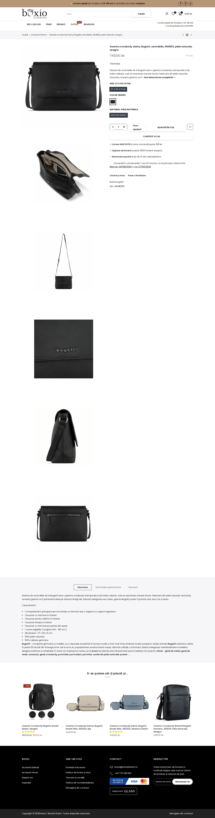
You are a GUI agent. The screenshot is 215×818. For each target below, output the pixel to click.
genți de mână (172, 651)
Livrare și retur (117, 175)
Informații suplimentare (108, 587)
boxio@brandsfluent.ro (126, 767)
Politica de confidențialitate (80, 782)
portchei (87, 654)
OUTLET (76, 24)
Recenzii (133, 587)
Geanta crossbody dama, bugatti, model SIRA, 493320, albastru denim (129, 727)
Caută (141, 13)
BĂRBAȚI (61, 24)
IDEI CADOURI (34, 24)
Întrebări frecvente (75, 767)
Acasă (25, 35)
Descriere (83, 587)
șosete (123, 654)
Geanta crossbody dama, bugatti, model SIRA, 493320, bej (84, 727)
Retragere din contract (77, 787)
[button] (28, 731)
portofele (63, 654)
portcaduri (75, 654)
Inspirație (26, 782)
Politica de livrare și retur (78, 772)
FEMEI (49, 24)
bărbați (139, 651)
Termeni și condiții (75, 777)
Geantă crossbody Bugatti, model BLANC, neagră (40, 727)
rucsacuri (34, 654)
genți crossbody (48, 654)
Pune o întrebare (137, 175)
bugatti (120, 182)
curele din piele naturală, (106, 654)
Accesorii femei (30, 772)
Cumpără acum (151, 136)
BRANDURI (89, 24)
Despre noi (27, 777)
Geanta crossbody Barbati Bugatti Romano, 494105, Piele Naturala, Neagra (172, 728)
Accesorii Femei (38, 35)
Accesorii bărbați (30, 767)
